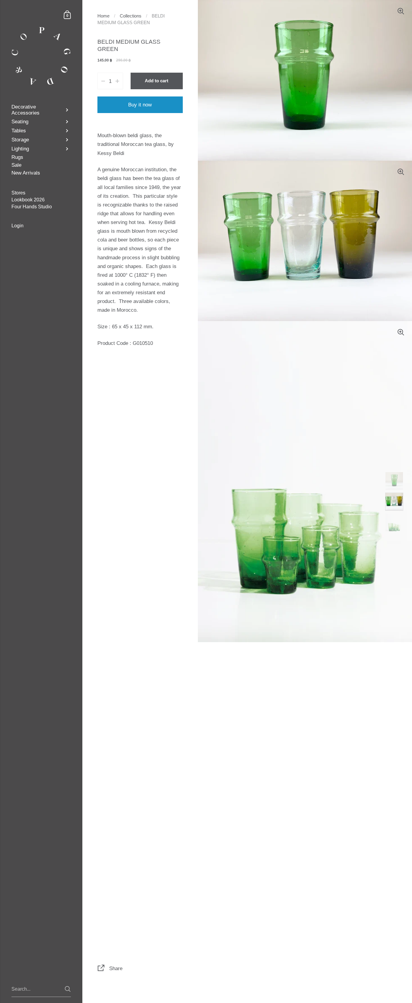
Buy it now (140, 105)
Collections (130, 16)
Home (103, 16)
